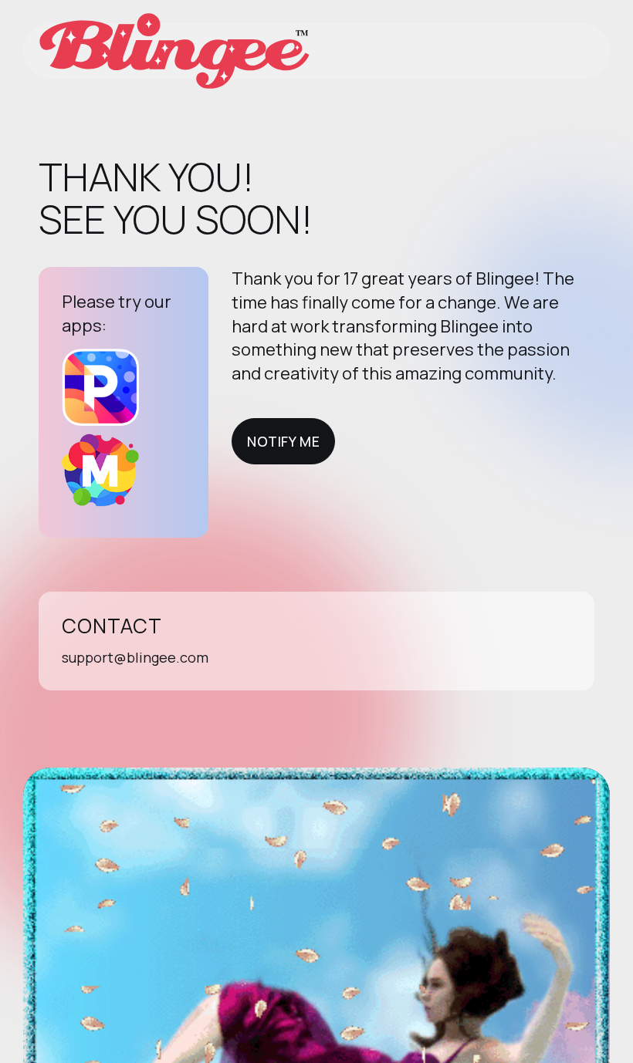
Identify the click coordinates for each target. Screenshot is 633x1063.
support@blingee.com (135, 657)
